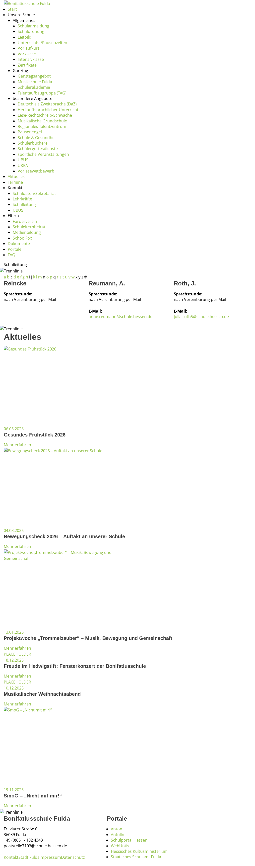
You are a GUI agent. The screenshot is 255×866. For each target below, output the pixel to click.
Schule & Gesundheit (37, 137)
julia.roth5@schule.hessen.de (201, 316)
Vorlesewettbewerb (36, 171)
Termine (15, 182)
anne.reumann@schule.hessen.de (120, 316)
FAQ (11, 255)
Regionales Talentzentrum (42, 126)
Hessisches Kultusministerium (139, 851)
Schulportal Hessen (129, 840)
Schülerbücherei (33, 143)
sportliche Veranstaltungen (43, 154)
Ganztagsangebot (34, 76)
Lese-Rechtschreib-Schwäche (45, 115)
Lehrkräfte (22, 199)
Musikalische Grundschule (42, 121)
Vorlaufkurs (29, 48)
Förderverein (25, 221)
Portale (14, 249)
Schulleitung (24, 204)
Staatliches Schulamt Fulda (136, 857)
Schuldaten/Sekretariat (34, 193)
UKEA (23, 165)
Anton (116, 829)
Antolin (117, 834)
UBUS (23, 160)
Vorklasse (27, 54)
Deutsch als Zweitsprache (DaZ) (47, 104)
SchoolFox (22, 238)
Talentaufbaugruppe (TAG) (42, 93)
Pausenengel (30, 132)
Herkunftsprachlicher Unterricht (48, 109)
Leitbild (24, 37)
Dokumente (19, 243)
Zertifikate (27, 65)
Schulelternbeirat (29, 227)
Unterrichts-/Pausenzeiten (42, 42)
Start (12, 9)
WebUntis (120, 846)
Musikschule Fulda (35, 82)
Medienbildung (27, 232)
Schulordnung (31, 31)
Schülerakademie (34, 87)
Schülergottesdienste (38, 148)
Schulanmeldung (33, 26)
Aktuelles (16, 176)
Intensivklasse (31, 59)
